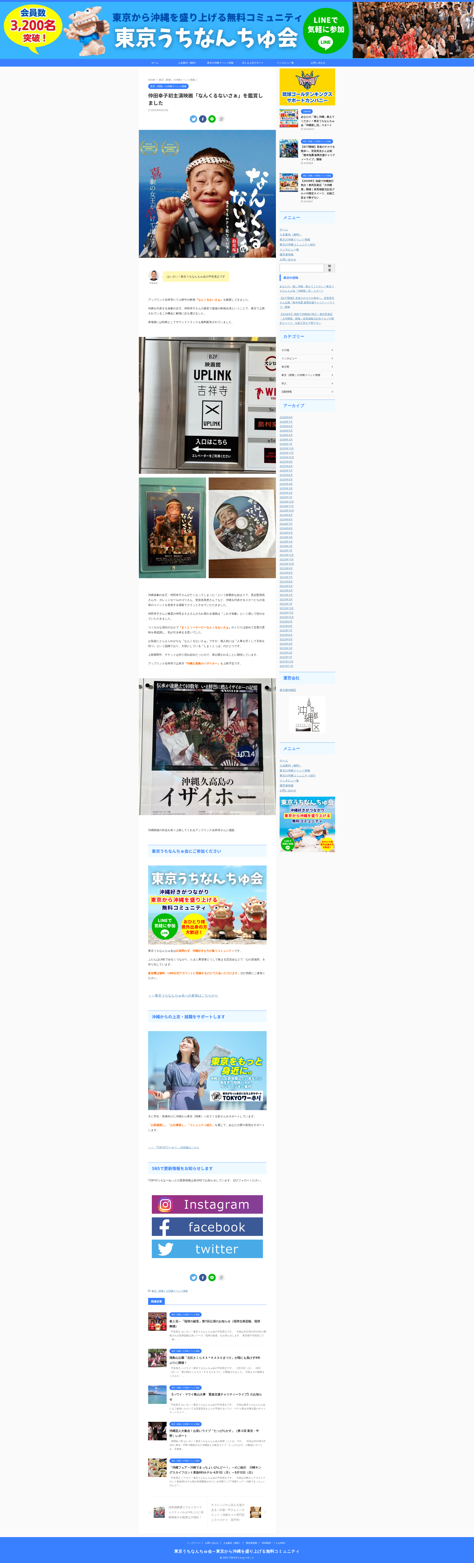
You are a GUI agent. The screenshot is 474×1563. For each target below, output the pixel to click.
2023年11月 (287, 559)
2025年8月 (286, 466)
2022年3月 (286, 648)
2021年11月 (286, 666)
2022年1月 (286, 657)
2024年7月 (286, 523)
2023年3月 (286, 594)
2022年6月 (286, 634)
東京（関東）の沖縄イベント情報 (170, 1290)
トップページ (193, 1543)
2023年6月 (286, 581)
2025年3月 (286, 488)
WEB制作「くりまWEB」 (274, 1543)
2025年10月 (287, 457)
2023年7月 (286, 577)
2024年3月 (286, 541)
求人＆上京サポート (253, 62)
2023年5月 (286, 586)
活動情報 (286, 391)
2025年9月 (286, 461)
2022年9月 (286, 621)
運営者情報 (286, 254)
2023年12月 (287, 555)
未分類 (285, 366)
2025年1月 (286, 497)
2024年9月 (286, 515)
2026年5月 (286, 430)
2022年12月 (287, 608)
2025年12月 (287, 448)
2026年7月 (286, 421)
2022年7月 (286, 630)
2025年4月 (286, 483)
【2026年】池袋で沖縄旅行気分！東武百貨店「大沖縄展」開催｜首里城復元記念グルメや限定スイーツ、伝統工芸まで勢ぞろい (318, 189)
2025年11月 (287, 452)
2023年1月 (286, 603)
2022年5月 (286, 639)
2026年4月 (286, 435)
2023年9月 (286, 568)
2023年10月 (287, 563)
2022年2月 (286, 652)
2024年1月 (286, 550)
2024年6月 (286, 528)
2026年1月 (286, 444)
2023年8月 (286, 572)
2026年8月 (286, 417)
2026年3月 (286, 439)
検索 (329, 268)
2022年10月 (287, 617)
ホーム (155, 62)
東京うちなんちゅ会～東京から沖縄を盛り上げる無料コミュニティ (237, 1551)
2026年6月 (286, 426)
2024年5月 (286, 532)
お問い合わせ (318, 62)
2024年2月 (286, 546)
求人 (284, 383)
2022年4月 (286, 643)
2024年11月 (287, 506)
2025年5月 (286, 479)
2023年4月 (286, 590)
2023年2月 (286, 599)
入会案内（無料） (187, 62)
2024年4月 (286, 537)
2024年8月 (286, 519)
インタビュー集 (285, 62)
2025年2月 (286, 492)
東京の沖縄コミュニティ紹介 (298, 244)
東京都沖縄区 (288, 690)
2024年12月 (287, 501)
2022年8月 (286, 626)
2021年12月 (286, 661)
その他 (285, 350)
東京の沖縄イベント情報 (220, 62)
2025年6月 (286, 475)
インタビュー (289, 358)
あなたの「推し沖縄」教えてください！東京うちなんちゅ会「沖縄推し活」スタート (318, 121)
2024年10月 (287, 510)
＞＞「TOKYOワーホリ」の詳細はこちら (173, 1147)
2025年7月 (286, 470)
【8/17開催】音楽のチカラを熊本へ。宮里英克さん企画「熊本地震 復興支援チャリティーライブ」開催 (307, 302)
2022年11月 (286, 612)
